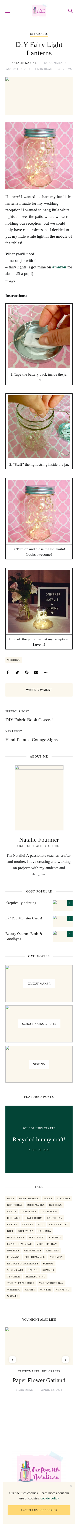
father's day (58, 1224)
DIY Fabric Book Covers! (29, 719)
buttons (55, 1205)
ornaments (32, 1250)
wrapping (62, 1289)
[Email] (36, 672)
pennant (13, 1257)
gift (10, 1231)
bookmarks (36, 1205)
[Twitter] (17, 672)
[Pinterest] (27, 672)
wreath (13, 1296)
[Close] (71, 1485)
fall (40, 1224)
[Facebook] (8, 672)
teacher (13, 1276)
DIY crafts (39, 33)
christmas (29, 1211)
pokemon (56, 1257)
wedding (13, 660)
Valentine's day (51, 1283)
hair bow (44, 1231)
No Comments (55, 62)
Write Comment (39, 690)
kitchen (55, 1237)
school (48, 1263)
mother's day (46, 1244)
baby (11, 1198)
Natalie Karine (24, 62)
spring (33, 1270)
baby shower (29, 1198)
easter (12, 1224)
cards (11, 1211)
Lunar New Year (19, 1244)
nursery (13, 1250)
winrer (30, 1289)
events (27, 1224)
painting (52, 1250)
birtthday (15, 1205)
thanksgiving (35, 1276)
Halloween (15, 1237)
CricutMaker (29, 1371)
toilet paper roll (21, 1283)
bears (48, 1198)
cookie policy (50, 1498)
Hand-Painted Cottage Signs (31, 739)
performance (35, 1257)
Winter (45, 1289)
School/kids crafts (39, 1128)
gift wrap (25, 1231)
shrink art (15, 1270)
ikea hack (36, 1237)
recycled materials (22, 1263)
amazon (58, 267)
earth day (55, 1218)
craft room (33, 1218)
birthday (64, 1198)
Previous (12, 1359)
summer (48, 1270)
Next (65, 1359)
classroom (49, 1211)
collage (13, 1218)
